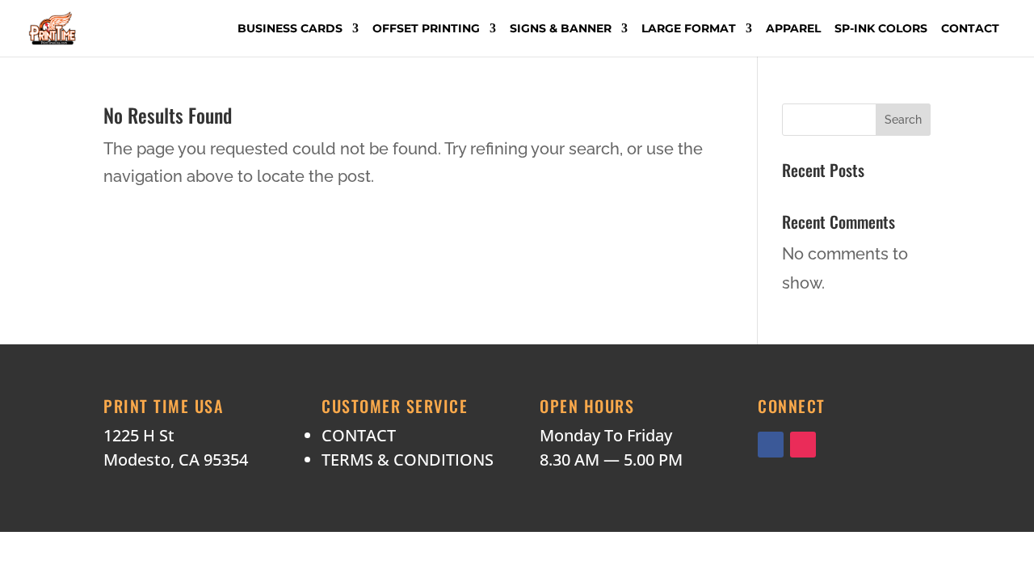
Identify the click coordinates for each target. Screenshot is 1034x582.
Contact (970, 29)
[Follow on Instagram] (803, 445)
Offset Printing (426, 29)
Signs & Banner (561, 29)
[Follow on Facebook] (771, 445)
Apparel (793, 29)
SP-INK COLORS (880, 29)
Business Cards (290, 29)
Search (903, 119)
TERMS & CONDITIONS (408, 459)
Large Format (688, 29)
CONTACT (359, 435)
